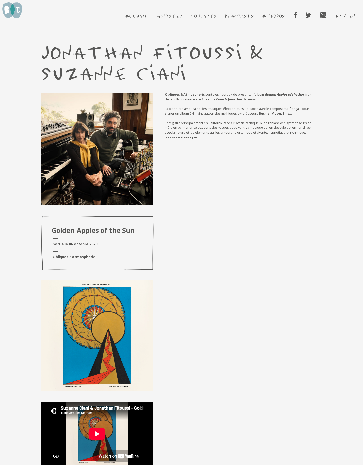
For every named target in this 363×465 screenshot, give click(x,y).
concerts (204, 16)
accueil (136, 16)
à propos (273, 16)
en (352, 16)
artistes (169, 16)
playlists (239, 16)
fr (338, 16)
